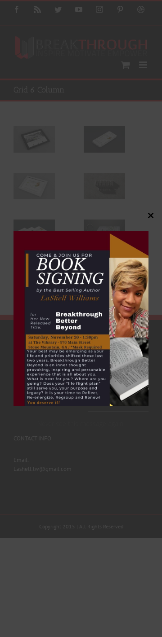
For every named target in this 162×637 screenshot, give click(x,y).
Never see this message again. (81, 423)
